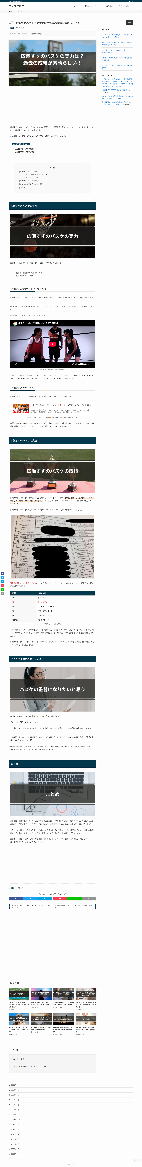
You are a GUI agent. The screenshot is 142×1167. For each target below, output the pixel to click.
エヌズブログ (16, 6)
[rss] (129, 1)
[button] (16, 898)
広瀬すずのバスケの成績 (29, 181)
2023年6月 (15, 1139)
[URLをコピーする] (89, 898)
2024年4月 (15, 1105)
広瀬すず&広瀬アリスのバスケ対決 (35, 174)
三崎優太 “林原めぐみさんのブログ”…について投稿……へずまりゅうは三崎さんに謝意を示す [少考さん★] (117, 84)
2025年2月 (15, 1085)
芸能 (12, 28)
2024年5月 (15, 1100)
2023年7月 (15, 1134)
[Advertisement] (52, 103)
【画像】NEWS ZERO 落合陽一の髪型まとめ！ (117, 90)
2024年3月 (15, 1110)
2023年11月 (15, 1119)
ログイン (33, 1066)
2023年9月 (15, 1124)
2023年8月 (15, 1129)
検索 (129, 22)
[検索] (132, 1)
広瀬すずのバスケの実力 (29, 171)
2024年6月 (15, 1095)
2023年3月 (15, 1154)
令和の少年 (121, 98)
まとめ (22, 187)
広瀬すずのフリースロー (32, 177)
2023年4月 (15, 1149)
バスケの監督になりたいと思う (32, 184)
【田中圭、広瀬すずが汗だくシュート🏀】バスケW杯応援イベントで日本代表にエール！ (61, 406)
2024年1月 (15, 1114)
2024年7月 (15, 1090)
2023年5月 (15, 1144)
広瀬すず (20, 888)
